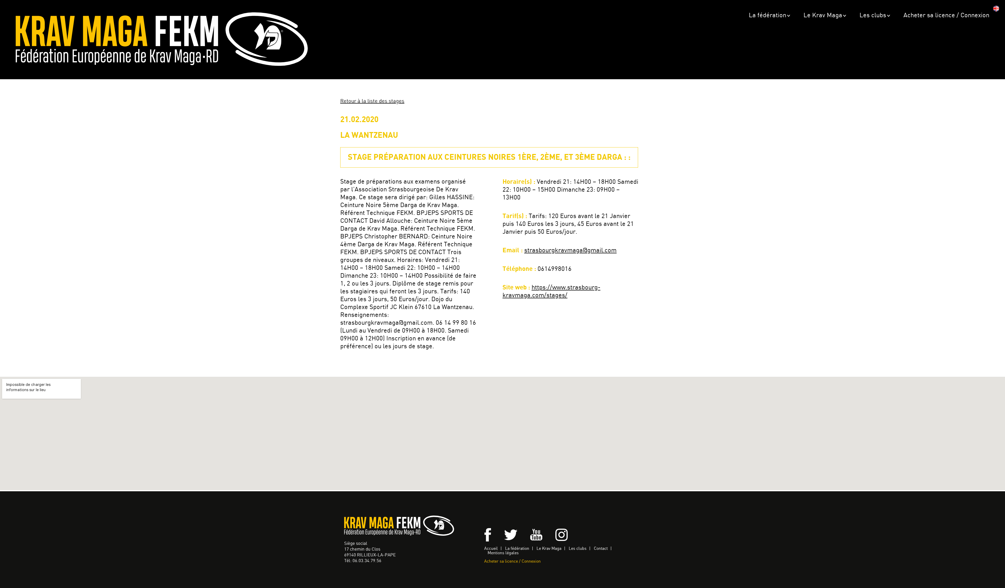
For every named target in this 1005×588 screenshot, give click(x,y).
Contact (601, 548)
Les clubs (872, 15)
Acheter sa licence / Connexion (946, 15)
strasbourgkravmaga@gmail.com (570, 250)
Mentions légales (503, 553)
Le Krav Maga (822, 15)
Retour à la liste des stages (372, 101)
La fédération (767, 15)
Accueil (491, 548)
